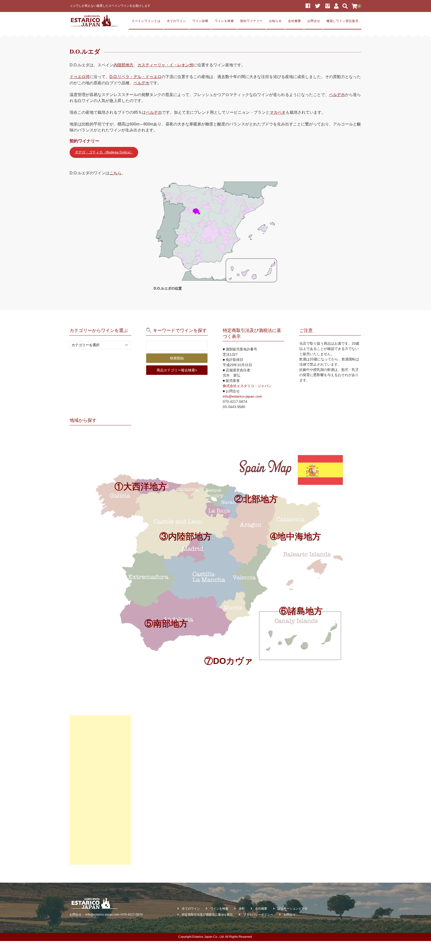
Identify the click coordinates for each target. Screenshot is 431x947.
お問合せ (313, 20)
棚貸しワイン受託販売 (342, 20)
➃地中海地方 (295, 536)
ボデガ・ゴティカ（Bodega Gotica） (104, 152)
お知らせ (275, 20)
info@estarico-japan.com (242, 396)
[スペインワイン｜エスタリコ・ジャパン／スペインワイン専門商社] (94, 20)
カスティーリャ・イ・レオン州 (165, 65)
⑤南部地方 (166, 623)
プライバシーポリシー (258, 914)
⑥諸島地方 (301, 611)
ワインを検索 (224, 20)
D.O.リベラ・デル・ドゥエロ (135, 76)
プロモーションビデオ (293, 908)
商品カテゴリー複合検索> (177, 370)
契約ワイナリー (251, 20)
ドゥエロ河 (80, 76)
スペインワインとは (146, 20)
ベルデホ (141, 83)
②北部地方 (256, 499)
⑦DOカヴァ (228, 661)
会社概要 (294, 20)
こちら (115, 173)
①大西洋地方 (140, 486)
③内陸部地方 (185, 536)
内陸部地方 (123, 65)
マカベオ (278, 112)
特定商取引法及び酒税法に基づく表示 (207, 914)
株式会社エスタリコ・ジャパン (247, 386)
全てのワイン (176, 20)
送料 (242, 908)
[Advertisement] (100, 790)
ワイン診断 (200, 20)
